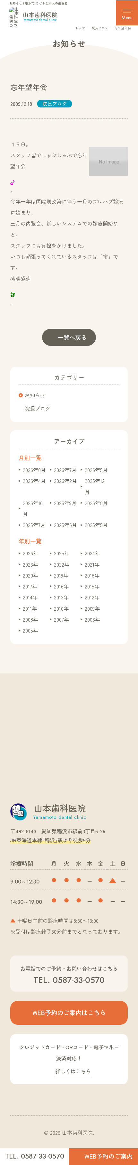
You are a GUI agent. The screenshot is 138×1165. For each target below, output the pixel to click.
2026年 (30, 553)
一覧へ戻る (72, 337)
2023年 (30, 564)
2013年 (61, 597)
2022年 (61, 564)
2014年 (30, 597)
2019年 (61, 575)
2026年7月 (65, 470)
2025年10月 (33, 508)
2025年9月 (65, 503)
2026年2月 (65, 481)
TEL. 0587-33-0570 (34, 1156)
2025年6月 (65, 525)
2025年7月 (34, 525)
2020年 (30, 575)
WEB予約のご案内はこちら (69, 1012)
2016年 (61, 586)
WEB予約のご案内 (108, 1155)
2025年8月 (96, 503)
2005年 (30, 630)
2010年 (61, 608)
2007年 (61, 619)
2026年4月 (34, 481)
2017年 (30, 586)
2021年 (92, 564)
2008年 (30, 619)
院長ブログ (100, 28)
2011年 (30, 608)
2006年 (92, 619)
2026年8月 (34, 470)
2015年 (92, 586)
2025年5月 (96, 525)
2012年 (92, 597)
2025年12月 (95, 486)
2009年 (92, 608)
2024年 (92, 553)
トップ (80, 28)
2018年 (92, 575)
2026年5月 (96, 470)
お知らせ (35, 395)
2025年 (61, 553)
